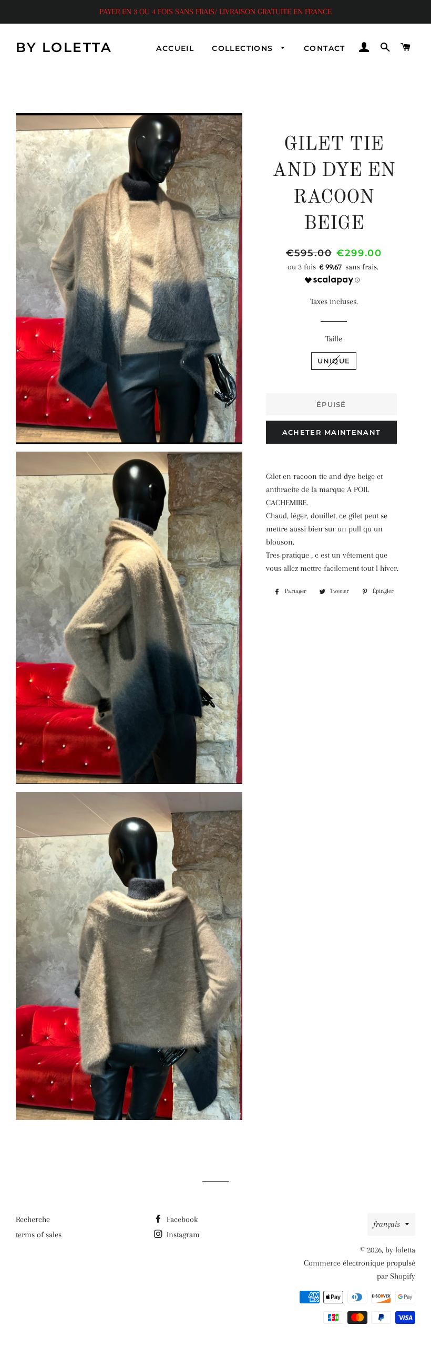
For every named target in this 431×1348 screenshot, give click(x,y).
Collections (244, 48)
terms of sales (38, 1234)
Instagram (182, 1234)
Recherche (33, 1219)
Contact (324, 48)
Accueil (175, 48)
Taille (333, 338)
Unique (334, 361)
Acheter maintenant (331, 432)
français (386, 1224)
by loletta (64, 47)
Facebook (181, 1219)
